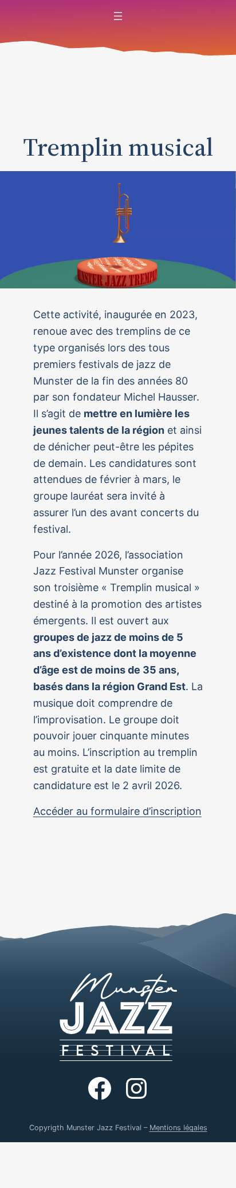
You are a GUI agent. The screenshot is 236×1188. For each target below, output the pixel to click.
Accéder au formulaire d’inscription (117, 811)
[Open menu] (118, 16)
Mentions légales (178, 1127)
